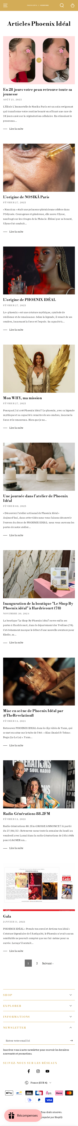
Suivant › (47, 963)
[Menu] (5, 5)
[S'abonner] (72, 1040)
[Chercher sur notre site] (61, 5)
